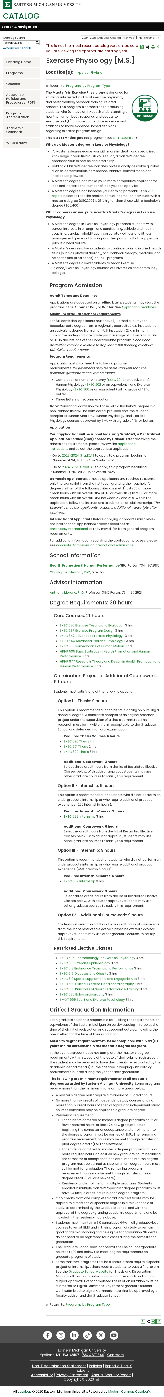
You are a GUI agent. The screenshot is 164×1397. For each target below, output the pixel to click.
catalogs (24, 1391)
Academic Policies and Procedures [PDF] (20, 98)
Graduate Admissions (73, 545)
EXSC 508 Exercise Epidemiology (85, 963)
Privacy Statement (72, 1375)
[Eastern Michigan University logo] (42, 4)
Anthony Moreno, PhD (67, 592)
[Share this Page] (148, 47)
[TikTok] (87, 1335)
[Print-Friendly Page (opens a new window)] (153, 47)
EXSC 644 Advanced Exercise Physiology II (92, 641)
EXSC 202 (94, 384)
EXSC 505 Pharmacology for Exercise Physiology (97, 958)
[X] (100, 1335)
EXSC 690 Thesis (76, 741)
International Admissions (114, 545)
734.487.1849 (93, 1355)
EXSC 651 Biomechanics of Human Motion (92, 646)
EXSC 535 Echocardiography (82, 994)
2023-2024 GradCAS (78, 455)
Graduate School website (88, 1271)
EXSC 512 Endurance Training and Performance (96, 968)
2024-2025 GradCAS (78, 467)
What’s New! (16, 142)
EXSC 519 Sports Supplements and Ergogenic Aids (98, 978)
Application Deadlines (139, 307)
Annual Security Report (111, 1375)
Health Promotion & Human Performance (85, 565)
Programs (14, 73)
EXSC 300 (82, 389)
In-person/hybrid (88, 72)
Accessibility (42, 1375)
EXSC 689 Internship (79, 881)
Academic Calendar (15, 130)
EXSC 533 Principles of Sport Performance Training (99, 989)
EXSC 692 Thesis (76, 751)
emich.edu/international (69, 529)
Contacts (115, 1355)
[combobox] (121, 37)
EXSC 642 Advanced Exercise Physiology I (92, 635)
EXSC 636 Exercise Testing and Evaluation (92, 625)
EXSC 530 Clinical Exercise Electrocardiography (97, 984)
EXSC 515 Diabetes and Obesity (84, 973)
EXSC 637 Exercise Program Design (87, 630)
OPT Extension (124, 137)
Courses (13, 83)
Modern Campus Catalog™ (129, 1391)
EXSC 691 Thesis (76, 746)
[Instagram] (60, 1335)
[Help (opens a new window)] (158, 47)
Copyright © (79, 1379)
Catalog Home (18, 62)
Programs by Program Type (88, 85)
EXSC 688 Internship (79, 816)
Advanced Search (17, 48)
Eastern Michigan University (82, 1350)
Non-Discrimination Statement (59, 1366)
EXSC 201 (115, 379)
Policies (95, 1366)
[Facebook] (47, 1335)
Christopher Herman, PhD (70, 572)
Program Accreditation (17, 115)
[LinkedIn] (74, 1335)
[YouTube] (114, 1335)
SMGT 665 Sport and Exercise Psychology (92, 999)
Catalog (21, 16)
